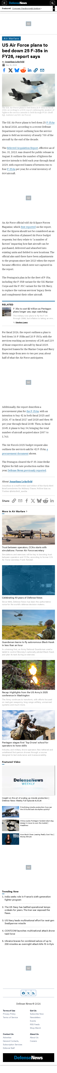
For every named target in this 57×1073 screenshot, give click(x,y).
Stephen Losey (22, 322)
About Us (34, 1037)
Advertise (7, 1037)
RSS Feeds (35, 1024)
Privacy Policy (9, 1013)
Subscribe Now (37, 1013)
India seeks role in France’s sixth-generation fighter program (28, 898)
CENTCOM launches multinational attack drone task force (30, 932)
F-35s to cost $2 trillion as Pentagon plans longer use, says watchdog (32, 310)
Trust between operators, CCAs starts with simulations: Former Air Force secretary (24, 549)
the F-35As (32, 411)
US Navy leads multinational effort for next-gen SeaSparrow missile (29, 922)
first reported (28, 226)
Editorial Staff (9, 1047)
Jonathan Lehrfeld (14, 61)
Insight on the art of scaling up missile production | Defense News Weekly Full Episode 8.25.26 (25, 799)
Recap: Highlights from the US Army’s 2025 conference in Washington (25, 694)
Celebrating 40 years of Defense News (22, 597)
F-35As (50, 122)
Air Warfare (11, 38)
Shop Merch (35, 1027)
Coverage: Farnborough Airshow (26, 8)
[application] (28, 780)
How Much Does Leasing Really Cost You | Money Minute (37, 835)
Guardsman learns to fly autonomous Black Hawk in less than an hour (28, 643)
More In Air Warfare (13, 511)
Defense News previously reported (27, 470)
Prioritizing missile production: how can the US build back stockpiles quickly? (36, 808)
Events (33, 1020)
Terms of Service (10, 1017)
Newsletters (35, 1017)
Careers (33, 1040)
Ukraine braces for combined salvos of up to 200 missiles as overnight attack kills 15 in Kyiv (29, 942)
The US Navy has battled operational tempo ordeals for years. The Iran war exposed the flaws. (27, 910)
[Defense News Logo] (18, 2)
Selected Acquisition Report (22, 147)
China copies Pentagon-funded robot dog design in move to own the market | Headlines (36, 823)
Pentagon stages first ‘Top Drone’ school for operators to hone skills (25, 744)
